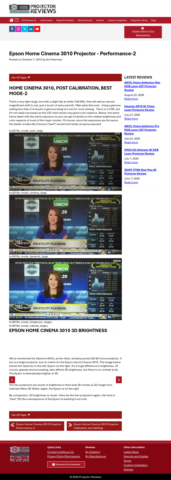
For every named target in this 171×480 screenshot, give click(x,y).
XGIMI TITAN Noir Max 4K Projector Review (140, 171)
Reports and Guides (136, 456)
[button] (143, 32)
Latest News (46, 20)
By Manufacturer (96, 456)
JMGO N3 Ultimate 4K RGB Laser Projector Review (141, 151)
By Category (93, 452)
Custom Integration (117, 20)
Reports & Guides (65, 20)
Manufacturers (85, 20)
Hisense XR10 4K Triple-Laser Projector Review (139, 108)
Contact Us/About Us (60, 452)
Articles (100, 20)
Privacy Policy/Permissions (63, 456)
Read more (131, 98)
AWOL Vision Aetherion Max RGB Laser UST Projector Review (142, 86)
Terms (127, 460)
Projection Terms (139, 20)
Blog (153, 20)
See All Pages (19, 77)
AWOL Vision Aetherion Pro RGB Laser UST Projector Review (141, 129)
